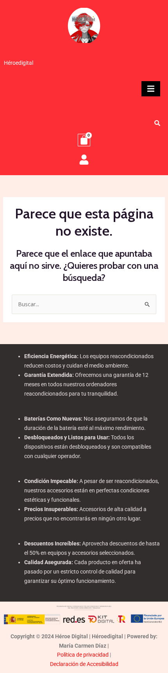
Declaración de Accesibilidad (84, 664)
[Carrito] (84, 140)
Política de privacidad (83, 655)
